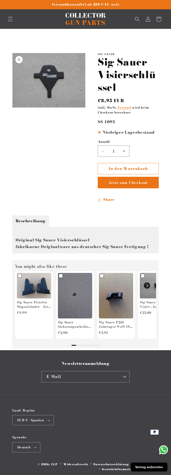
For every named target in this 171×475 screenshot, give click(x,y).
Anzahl (104, 141)
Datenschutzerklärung (111, 464)
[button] (10, 19)
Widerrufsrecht (75, 464)
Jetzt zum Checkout (128, 182)
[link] (34, 286)
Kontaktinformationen (119, 469)
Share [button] (108, 199)
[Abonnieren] (124, 377)
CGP (54, 464)
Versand (124, 107)
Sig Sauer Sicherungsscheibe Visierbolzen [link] (73, 324)
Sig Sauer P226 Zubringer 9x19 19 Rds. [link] (114, 324)
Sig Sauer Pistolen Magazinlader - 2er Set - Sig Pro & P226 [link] (34, 304)
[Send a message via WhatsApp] (163, 450)
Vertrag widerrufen (149, 467)
